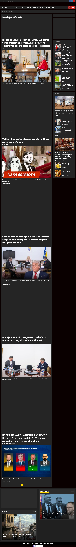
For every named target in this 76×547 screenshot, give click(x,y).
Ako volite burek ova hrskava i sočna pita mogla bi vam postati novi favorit (58, 173)
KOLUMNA (41, 7)
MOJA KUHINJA (47, 7)
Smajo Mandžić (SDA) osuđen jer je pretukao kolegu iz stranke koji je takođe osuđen (58, 55)
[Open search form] (66, 7)
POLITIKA (12, 7)
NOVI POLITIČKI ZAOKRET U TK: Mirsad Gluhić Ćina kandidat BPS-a (58, 71)
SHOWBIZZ (35, 7)
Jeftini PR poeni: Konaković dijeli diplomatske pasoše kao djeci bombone (58, 122)
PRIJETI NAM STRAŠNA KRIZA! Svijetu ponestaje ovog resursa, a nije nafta (64, 113)
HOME (2, 7)
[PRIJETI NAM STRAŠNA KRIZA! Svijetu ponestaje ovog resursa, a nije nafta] (64, 102)
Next (31, 484)
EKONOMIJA (22, 7)
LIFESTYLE (58, 7)
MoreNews (45, 543)
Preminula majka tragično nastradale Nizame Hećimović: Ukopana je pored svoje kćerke (58, 63)
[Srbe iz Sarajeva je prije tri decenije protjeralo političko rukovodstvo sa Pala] (19, 527)
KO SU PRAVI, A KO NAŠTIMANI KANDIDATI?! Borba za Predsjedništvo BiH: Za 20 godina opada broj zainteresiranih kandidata (24, 438)
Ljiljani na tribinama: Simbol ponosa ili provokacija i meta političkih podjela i (58, 129)
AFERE (17, 7)
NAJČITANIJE (7, 7)
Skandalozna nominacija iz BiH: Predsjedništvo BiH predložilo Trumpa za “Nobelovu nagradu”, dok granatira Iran (25, 239)
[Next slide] (35, 511)
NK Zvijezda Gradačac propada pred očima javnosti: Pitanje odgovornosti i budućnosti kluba (58, 78)
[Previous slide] (34, 511)
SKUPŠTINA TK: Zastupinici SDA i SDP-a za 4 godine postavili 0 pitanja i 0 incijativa (58, 47)
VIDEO (73, 7)
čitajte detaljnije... (7, 86)
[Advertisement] (27, 29)
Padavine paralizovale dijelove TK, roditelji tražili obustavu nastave (58, 86)
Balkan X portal (5, 48)
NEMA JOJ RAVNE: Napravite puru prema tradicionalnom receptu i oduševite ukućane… (58, 165)
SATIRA (53, 7)
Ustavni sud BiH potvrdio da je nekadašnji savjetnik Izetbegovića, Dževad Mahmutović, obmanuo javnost (56, 514)
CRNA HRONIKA (28, 7)
